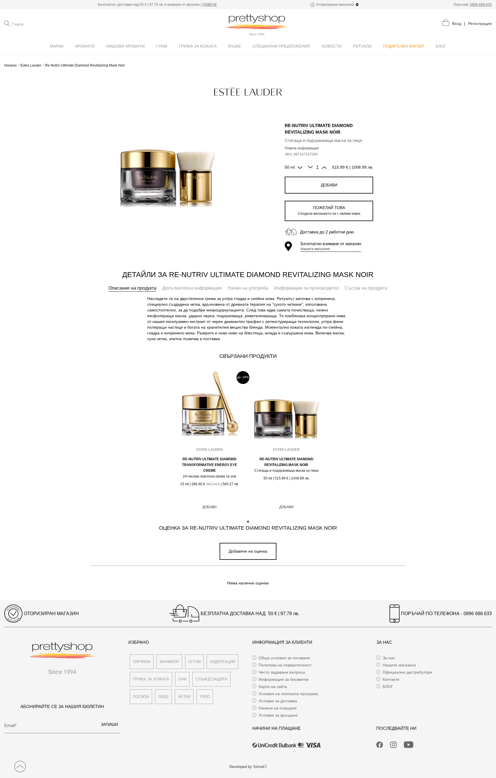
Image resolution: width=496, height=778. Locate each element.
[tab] (132, 288)
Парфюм (141, 662)
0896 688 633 (481, 5)
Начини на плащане (278, 708)
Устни (194, 662)
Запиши (109, 724)
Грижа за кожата (151, 679)
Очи (182, 679)
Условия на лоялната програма (288, 693)
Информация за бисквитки (284, 679)
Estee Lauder (30, 65)
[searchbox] (40, 23)
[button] (248, 521)
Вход (456, 23)
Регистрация (480, 23)
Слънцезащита (211, 679)
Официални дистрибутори (407, 672)
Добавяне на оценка (248, 551)
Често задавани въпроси (282, 672)
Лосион (141, 697)
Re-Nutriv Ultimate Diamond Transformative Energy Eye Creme (209, 465)
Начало (10, 65)
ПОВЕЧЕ (209, 5)
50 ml (290, 167)
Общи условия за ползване (284, 658)
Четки (184, 697)
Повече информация (302, 148)
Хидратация (222, 662)
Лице (163, 697)
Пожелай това (329, 210)
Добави (329, 185)
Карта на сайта (273, 686)
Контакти (391, 679)
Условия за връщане (278, 715)
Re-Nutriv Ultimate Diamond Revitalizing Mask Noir (286, 462)
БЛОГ (388, 686)
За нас (389, 658)
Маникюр (169, 662)
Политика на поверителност (285, 665)
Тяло (204, 697)
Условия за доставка (278, 701)
